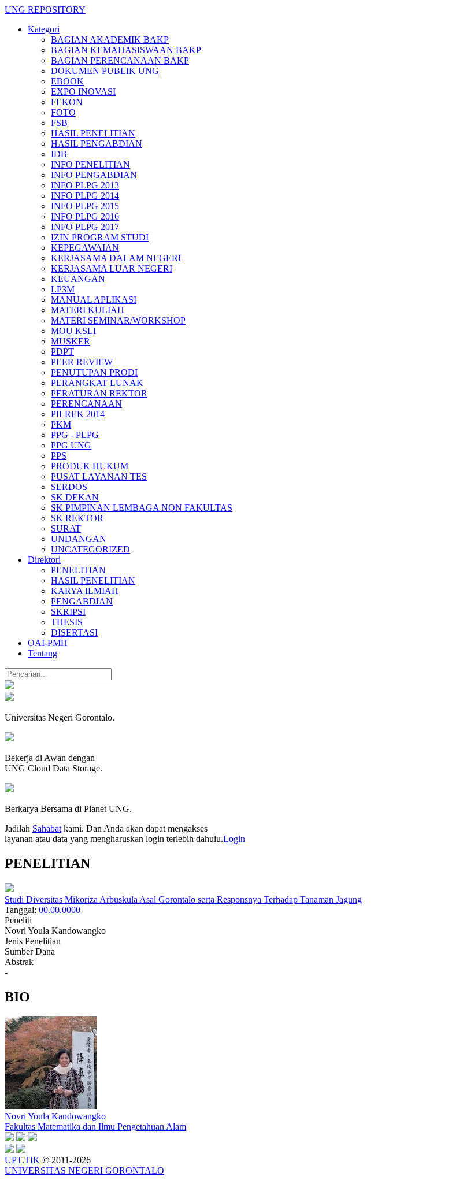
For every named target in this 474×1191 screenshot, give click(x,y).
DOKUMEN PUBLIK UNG (105, 71)
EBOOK (67, 81)
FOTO (63, 112)
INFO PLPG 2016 (85, 216)
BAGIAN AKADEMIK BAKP (110, 39)
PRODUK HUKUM (89, 466)
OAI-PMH (48, 643)
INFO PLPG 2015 (85, 206)
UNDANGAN (78, 539)
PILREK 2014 (78, 414)
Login (234, 839)
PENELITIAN (78, 570)
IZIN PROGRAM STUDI (100, 237)
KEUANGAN (78, 279)
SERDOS (69, 487)
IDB (59, 154)
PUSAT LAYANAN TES (99, 476)
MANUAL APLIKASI (93, 300)
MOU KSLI (73, 331)
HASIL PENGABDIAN (96, 144)
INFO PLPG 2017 (85, 227)
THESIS (67, 622)
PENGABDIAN (82, 601)
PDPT (62, 352)
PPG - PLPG (75, 435)
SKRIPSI (68, 612)
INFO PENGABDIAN (94, 175)
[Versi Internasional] (9, 686)
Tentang (42, 653)
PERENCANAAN (86, 404)
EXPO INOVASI (83, 92)
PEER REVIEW (82, 362)
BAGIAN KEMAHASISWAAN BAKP (126, 50)
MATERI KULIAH (87, 310)
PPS (58, 456)
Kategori (44, 29)
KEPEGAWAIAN (85, 248)
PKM (61, 424)
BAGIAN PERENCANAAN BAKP (120, 60)
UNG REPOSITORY (45, 9)
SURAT (66, 528)
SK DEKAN (75, 497)
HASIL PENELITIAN (93, 133)
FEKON (67, 102)
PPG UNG (71, 445)
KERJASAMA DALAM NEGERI (116, 258)
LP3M (63, 289)
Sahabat (46, 828)
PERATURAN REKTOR (99, 393)
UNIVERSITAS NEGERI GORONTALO (84, 1170)
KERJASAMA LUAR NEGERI (111, 268)
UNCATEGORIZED (90, 549)
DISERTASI (74, 632)
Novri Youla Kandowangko (55, 1116)
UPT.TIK (22, 1160)
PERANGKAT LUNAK (97, 383)
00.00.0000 (59, 910)
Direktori (44, 560)
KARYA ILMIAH (84, 591)
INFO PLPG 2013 (85, 185)
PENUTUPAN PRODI (94, 372)
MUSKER (70, 341)
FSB (59, 123)
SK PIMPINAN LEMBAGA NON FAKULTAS (141, 508)
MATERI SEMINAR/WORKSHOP (118, 320)
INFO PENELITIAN (90, 164)
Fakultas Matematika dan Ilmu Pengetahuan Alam (95, 1126)
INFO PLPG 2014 (85, 196)
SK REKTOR (77, 518)
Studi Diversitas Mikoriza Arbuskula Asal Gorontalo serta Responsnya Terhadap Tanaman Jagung (183, 899)
